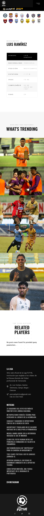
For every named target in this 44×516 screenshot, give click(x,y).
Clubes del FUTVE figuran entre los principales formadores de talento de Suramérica (21, 441)
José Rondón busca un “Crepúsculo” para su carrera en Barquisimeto (20, 449)
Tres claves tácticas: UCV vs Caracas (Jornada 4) (21, 455)
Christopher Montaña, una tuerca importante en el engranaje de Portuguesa (19, 471)
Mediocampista (13, 41)
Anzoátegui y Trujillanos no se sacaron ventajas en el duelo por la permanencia (22, 428)
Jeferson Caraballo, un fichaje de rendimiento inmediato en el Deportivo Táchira (21, 462)
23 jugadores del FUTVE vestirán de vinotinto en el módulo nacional (20, 409)
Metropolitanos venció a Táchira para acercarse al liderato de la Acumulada (21, 416)
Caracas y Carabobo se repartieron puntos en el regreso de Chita (20, 422)
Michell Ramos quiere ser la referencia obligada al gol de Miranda (21, 434)
